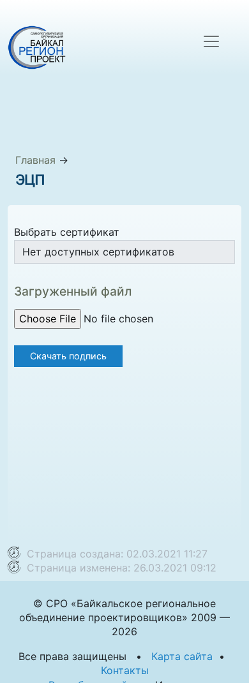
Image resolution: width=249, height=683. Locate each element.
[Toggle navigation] (211, 41)
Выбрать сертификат (66, 232)
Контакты (125, 670)
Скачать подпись (68, 355)
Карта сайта (182, 656)
